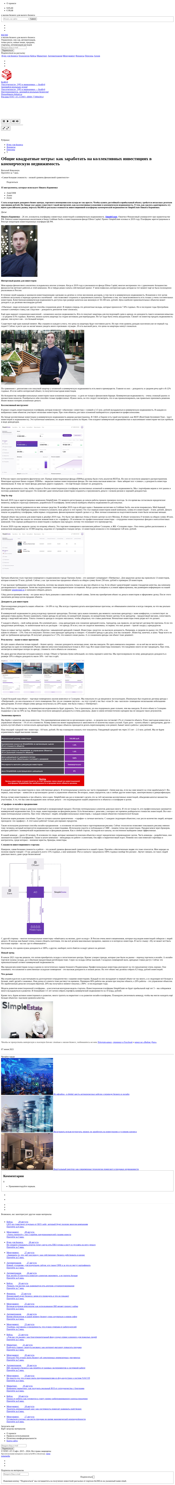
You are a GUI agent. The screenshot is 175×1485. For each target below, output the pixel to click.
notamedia (5, 1456)
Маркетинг (42, 56)
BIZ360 (4, 35)
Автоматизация (55, 56)
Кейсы (33, 56)
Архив (97, 56)
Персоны (89, 56)
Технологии (24, 56)
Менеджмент (69, 56)
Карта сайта (12, 1441)
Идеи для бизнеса (10, 56)
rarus (48, 1453)
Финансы (79, 56)
